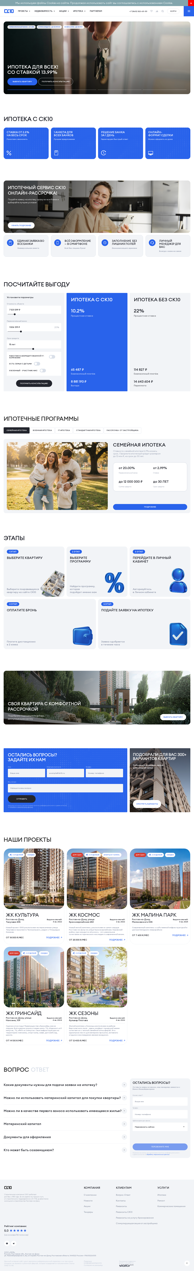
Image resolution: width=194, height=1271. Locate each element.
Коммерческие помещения (171, 1206)
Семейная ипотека (17, 430)
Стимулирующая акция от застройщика (136, 1223)
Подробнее (150, 507)
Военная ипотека (42, 430)
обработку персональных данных (21, 807)
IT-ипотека (64, 430)
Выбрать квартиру (22, 81)
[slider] (34, 331)
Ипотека (161, 1195)
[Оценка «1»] (11, 1230)
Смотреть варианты (147, 804)
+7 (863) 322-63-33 (138, 11)
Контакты (121, 1200)
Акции (87, 1206)
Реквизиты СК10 (124, 1212)
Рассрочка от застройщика (122, 430)
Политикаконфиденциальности (93, 1262)
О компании (90, 1195)
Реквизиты (121, 1206)
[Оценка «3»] (18, 1230)
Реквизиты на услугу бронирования (135, 1217)
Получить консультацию (56, 81)
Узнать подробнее (21, 225)
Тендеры (88, 1212)
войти (173, 11)
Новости (88, 1200)
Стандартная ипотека (88, 430)
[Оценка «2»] (14, 1230)
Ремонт (161, 1200)
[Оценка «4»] (21, 1230)
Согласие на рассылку (93, 1265)
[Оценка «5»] (25, 1230)
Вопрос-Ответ (123, 1195)
